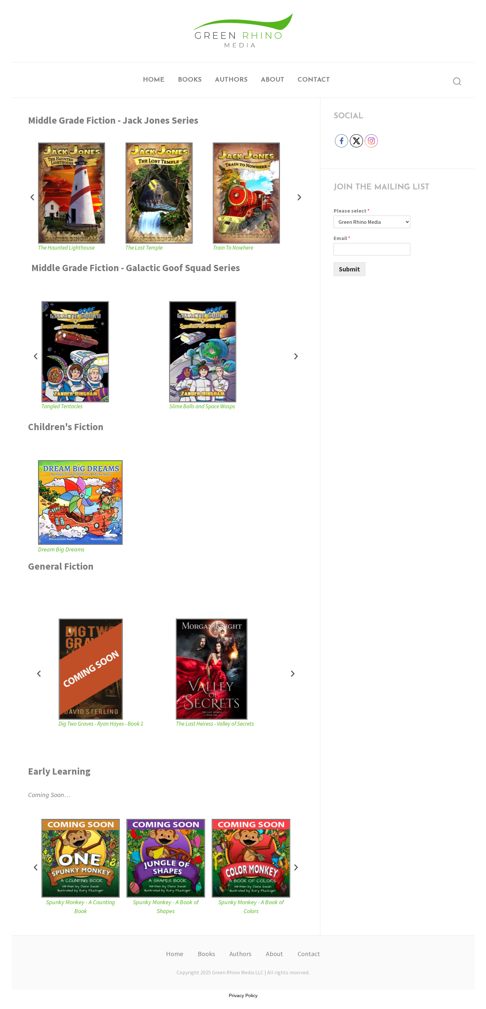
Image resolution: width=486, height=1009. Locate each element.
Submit (349, 269)
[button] (32, 197)
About (272, 80)
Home (154, 80)
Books (190, 80)
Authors (231, 80)
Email (342, 238)
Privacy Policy (243, 995)
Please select (352, 210)
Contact (314, 80)
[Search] (457, 81)
